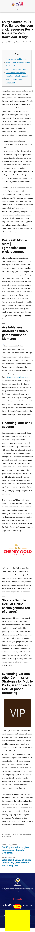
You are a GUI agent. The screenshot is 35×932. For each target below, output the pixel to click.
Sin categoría (8, 836)
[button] (17, 9)
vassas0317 (7, 42)
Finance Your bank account (16, 69)
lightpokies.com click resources (18, 377)
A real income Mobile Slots (16, 59)
